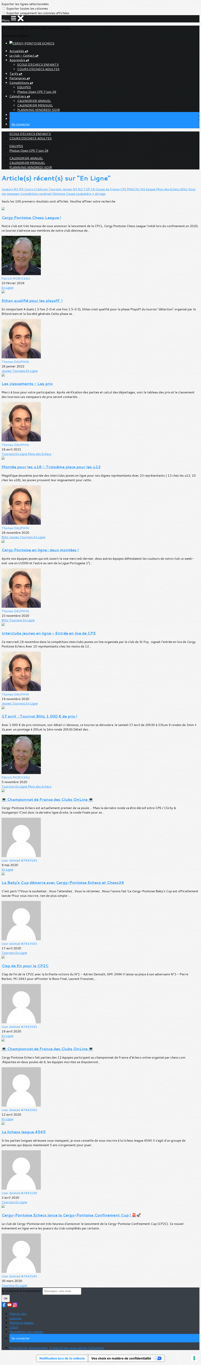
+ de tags (99, 193)
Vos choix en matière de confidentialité (121, 1358)
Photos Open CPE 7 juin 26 (36, 91)
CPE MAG (127, 189)
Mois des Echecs (168, 189)
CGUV (13, 1327)
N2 (16, 189)
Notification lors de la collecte (62, 1358)
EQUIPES (24, 87)
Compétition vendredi (36, 193)
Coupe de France (108, 189)
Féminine (59, 193)
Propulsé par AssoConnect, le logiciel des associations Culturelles (56, 1348)
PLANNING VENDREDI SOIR (38, 109)
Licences (15, 1318)
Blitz (184, 189)
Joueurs (8, 189)
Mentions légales (21, 1322)
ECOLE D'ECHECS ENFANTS (38, 64)
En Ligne (7, 287)
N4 (143, 189)
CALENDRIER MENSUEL (35, 105)
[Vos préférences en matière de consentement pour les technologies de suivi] (194, 1358)
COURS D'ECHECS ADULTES (38, 69)
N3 (75, 189)
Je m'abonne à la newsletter (22, 1290)
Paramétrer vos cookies (26, 1331)
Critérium (41, 189)
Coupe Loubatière (79, 193)
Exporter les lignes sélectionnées (25, 4)
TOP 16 (89, 189)
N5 (21, 189)
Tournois (55, 189)
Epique (151, 189)
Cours (29, 189)
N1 (138, 189)
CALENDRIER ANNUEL (34, 100)
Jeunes (67, 189)
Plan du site (17, 1313)
